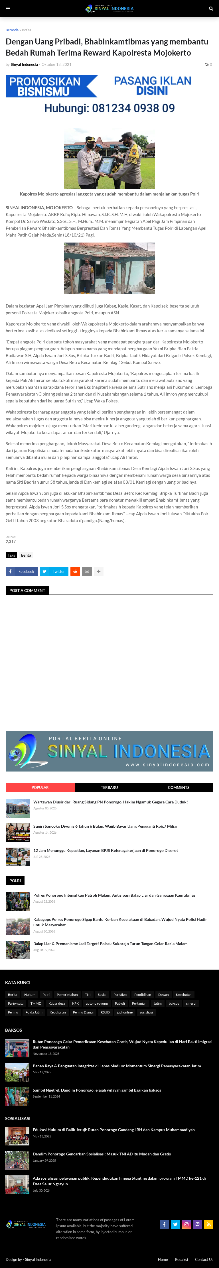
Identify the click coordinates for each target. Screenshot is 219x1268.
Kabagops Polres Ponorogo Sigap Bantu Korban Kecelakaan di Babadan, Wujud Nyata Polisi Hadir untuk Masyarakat (120, 922)
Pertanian (139, 1003)
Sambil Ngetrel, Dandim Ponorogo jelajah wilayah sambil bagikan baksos (97, 1090)
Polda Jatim (33, 1012)
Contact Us (204, 1259)
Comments (178, 787)
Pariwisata (15, 1003)
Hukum (29, 994)
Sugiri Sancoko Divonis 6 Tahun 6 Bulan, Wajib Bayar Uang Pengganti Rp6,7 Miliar (105, 826)
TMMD (36, 1003)
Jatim (158, 1003)
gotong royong (97, 1003)
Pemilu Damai (83, 1012)
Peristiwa (120, 994)
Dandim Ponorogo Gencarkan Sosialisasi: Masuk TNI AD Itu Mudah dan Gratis (102, 1153)
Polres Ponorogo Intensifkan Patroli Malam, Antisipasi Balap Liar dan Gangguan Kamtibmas (114, 895)
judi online (125, 1012)
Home (163, 1259)
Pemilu (13, 1012)
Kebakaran (58, 1012)
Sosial (102, 994)
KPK (75, 1003)
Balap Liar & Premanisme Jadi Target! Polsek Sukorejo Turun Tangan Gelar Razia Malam (110, 943)
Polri (46, 994)
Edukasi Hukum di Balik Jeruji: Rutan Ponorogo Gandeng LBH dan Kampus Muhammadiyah (114, 1129)
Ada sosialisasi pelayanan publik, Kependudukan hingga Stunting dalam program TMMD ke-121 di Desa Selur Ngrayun (119, 1181)
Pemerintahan (67, 994)
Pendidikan (142, 994)
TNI (88, 994)
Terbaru (109, 787)
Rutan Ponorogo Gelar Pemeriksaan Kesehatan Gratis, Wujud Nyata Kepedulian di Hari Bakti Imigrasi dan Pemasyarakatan (122, 1044)
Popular (40, 787)
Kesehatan (184, 994)
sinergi (191, 1003)
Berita (26, 30)
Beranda (12, 30)
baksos (174, 1003)
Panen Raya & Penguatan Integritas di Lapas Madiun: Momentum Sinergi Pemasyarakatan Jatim (117, 1065)
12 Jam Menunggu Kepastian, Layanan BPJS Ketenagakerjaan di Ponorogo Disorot (105, 850)
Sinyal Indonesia (38, 1259)
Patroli (120, 1003)
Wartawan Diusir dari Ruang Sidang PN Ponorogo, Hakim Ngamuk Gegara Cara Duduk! (110, 801)
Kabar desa (56, 1003)
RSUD (105, 1012)
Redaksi (181, 1259)
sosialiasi (146, 1012)
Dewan (163, 994)
